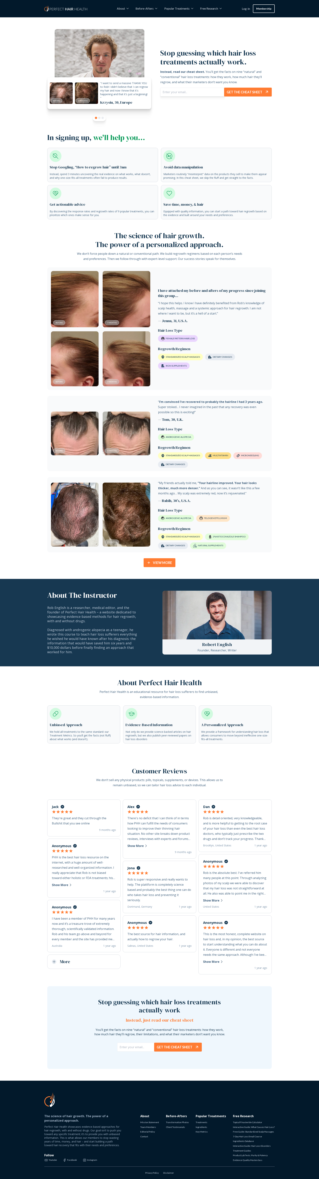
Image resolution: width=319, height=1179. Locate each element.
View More (162, 563)
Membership (263, 8)
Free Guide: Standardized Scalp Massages (253, 1131)
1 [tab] (96, 118)
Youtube (53, 1160)
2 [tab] (99, 118)
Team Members (148, 1127)
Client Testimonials (175, 1127)
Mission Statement (149, 1122)
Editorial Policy (147, 1131)
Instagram (92, 1160)
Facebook (72, 1160)
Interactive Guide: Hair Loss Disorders (252, 1146)
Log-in (246, 8)
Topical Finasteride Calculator (247, 1122)
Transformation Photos (177, 1122)
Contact (144, 1136)
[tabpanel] (99, 73)
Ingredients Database (243, 1141)
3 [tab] (103, 118)
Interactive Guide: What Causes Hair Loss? (254, 1127)
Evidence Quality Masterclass (247, 1160)
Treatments (201, 1122)
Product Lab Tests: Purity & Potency (250, 1155)
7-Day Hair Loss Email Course (247, 1136)
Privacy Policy (152, 1172)
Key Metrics (202, 1131)
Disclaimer (168, 1172)
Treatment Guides (242, 1150)
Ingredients (201, 1127)
